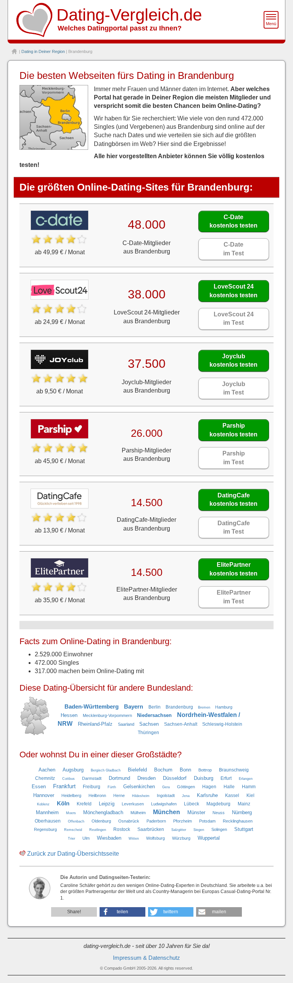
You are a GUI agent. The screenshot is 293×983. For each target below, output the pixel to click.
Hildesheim (141, 796)
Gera (166, 787)
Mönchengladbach (103, 812)
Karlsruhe (207, 795)
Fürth (112, 787)
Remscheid (73, 830)
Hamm (249, 786)
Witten (134, 838)
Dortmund (119, 778)
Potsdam (207, 821)
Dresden (146, 778)
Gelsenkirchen (139, 786)
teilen (122, 911)
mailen (219, 911)
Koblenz (43, 804)
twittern (170, 911)
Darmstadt (91, 778)
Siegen (198, 830)
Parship (233, 429)
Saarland (126, 724)
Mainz (244, 804)
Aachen (47, 770)
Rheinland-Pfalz (95, 724)
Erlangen (246, 779)
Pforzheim (182, 821)
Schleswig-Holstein (222, 724)
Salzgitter (178, 830)
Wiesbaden (109, 838)
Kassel (232, 795)
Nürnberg (242, 812)
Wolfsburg (155, 838)
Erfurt (226, 778)
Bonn (185, 770)
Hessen (69, 715)
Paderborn (156, 821)
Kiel (250, 795)
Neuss (219, 812)
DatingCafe (233, 499)
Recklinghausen (238, 821)
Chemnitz (45, 778)
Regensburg (45, 829)
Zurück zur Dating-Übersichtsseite (73, 853)
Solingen (219, 829)
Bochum (163, 770)
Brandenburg (179, 707)
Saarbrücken (150, 829)
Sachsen (149, 724)
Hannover (43, 795)
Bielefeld (137, 770)
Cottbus (68, 779)
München (166, 812)
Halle (229, 786)
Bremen (204, 707)
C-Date (233, 221)
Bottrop (205, 770)
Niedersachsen (154, 715)
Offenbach (76, 821)
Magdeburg (218, 804)
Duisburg (203, 778)
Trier (71, 838)
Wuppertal (209, 838)
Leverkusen (133, 804)
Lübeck (191, 804)
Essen (39, 786)
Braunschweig (234, 770)
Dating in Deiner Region (43, 51)
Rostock (121, 829)
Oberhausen (48, 821)
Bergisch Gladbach (106, 770)
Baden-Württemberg (91, 707)
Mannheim (47, 812)
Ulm (86, 838)
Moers (71, 813)
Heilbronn (97, 795)
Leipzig (106, 804)
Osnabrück (128, 821)
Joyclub (233, 360)
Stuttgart (243, 829)
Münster (196, 812)
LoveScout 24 (233, 290)
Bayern (133, 707)
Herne (119, 795)
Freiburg (91, 786)
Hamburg (223, 707)
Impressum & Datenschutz (146, 958)
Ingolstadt (166, 795)
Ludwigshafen (164, 804)
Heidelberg (71, 795)
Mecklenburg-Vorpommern (107, 715)
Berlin (154, 707)
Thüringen (148, 732)
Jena (186, 796)
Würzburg (181, 838)
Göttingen (186, 786)
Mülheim (138, 812)
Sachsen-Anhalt (180, 724)
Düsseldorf (175, 778)
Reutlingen (97, 830)
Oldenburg (101, 821)
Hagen (209, 786)
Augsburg (73, 770)
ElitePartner (233, 568)
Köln (63, 803)
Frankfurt (64, 786)
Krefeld (84, 804)
